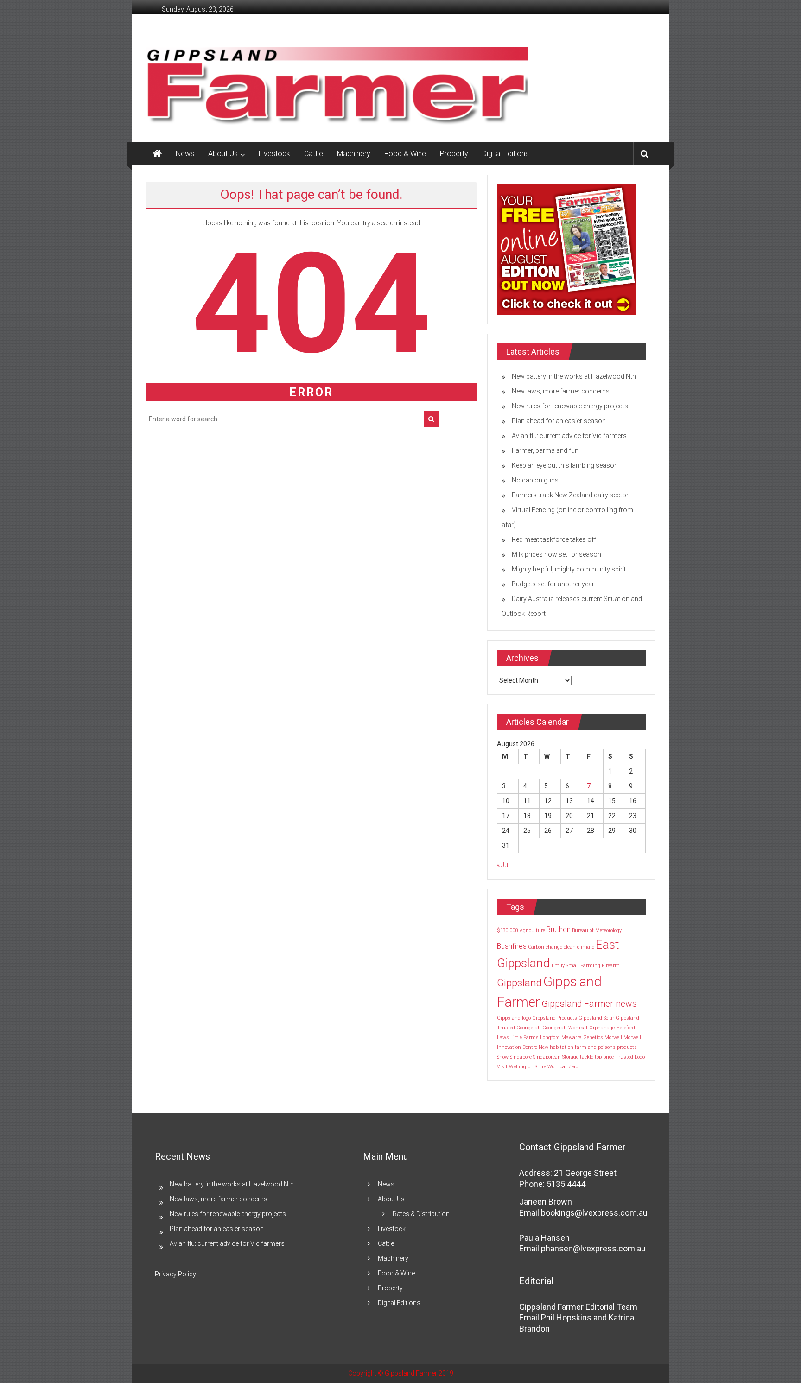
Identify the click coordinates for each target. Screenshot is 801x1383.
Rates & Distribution (421, 1214)
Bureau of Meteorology (597, 930)
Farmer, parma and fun (545, 450)
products (627, 1047)
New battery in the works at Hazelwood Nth (574, 376)
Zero (573, 1067)
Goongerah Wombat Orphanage (578, 1028)
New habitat (552, 1047)
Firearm (611, 966)
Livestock (274, 153)
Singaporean (547, 1057)
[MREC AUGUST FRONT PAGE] (566, 249)
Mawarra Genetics (582, 1037)
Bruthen (559, 929)
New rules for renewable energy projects (570, 406)
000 (514, 930)
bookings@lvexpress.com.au (594, 1213)
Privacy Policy (175, 1274)
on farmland (582, 1047)
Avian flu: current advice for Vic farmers (569, 435)
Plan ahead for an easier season (559, 421)
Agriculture (532, 930)
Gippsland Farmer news (589, 1003)
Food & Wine (405, 153)
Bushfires (512, 946)
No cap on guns (535, 480)
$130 (503, 930)
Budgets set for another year (553, 584)
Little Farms (524, 1037)
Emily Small (565, 966)
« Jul (503, 865)
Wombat (557, 1067)
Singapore (521, 1057)
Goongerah (528, 1028)
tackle (586, 1057)
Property (454, 153)
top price (604, 1057)
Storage (570, 1057)
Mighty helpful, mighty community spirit (569, 569)
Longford (550, 1037)
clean (570, 947)
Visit (502, 1067)
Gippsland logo (514, 1018)
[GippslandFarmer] (157, 153)
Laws (503, 1037)
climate (585, 947)
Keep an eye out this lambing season (565, 465)
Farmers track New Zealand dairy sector (570, 495)
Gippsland (519, 983)
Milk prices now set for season (556, 554)
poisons (607, 1047)
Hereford (625, 1028)
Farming (590, 966)
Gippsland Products (554, 1018)
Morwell (613, 1037)
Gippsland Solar (596, 1018)
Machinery (353, 153)
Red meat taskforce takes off (554, 539)
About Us (223, 153)
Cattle (313, 153)
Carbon (536, 947)
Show (503, 1057)
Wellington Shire (527, 1067)
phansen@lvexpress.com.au (593, 1248)
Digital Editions (505, 153)
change (554, 947)
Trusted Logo (630, 1057)
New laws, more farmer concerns (561, 391)
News (185, 153)
